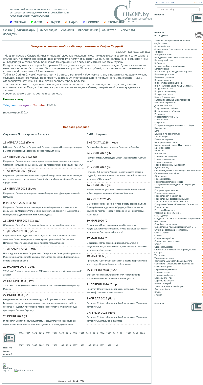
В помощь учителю (164, 74)
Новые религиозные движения (169, 165)
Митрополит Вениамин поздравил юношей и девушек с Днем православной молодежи (41, 195)
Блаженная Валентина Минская (170, 66)
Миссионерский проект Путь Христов (173, 145)
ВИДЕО (55, 22)
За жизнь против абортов (167, 111)
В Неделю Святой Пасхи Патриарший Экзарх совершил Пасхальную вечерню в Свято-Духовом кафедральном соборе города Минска (42, 149)
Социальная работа (164, 238)
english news (160, 43)
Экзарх (7, 30)
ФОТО (38, 22)
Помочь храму (13, 99)
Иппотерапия (161, 119)
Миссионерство (162, 148)
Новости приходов (163, 162)
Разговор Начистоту (164, 210)
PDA (200, 2)
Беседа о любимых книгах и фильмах (173, 57)
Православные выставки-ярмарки (171, 199)
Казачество (160, 128)
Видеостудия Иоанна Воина (168, 83)
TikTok (51, 105)
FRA (172, 2)
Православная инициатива (167, 196)
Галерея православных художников (172, 100)
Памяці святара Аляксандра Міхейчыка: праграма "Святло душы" (116, 159)
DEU (167, 2)
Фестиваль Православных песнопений (173, 263)
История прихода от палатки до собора (174, 125)
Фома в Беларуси (163, 266)
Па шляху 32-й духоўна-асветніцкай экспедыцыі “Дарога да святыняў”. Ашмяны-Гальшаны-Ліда (117, 291)
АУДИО (73, 22)
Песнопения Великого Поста (168, 182)
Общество (109, 30)
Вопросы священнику (165, 91)
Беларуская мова (163, 54)
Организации (26, 30)
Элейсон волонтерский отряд (169, 286)
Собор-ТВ (159, 235)
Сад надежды (161, 215)
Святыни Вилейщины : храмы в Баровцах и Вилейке (113, 147)
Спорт (157, 244)
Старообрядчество (163, 247)
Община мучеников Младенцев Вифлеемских (177, 170)
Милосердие (48, 30)
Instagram (24, 105)
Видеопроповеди (162, 80)
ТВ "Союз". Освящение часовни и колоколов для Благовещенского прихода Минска (41, 287)
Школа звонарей (162, 283)
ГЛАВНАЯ (19, 22)
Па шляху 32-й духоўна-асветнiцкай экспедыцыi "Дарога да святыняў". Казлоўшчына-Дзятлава (117, 319)
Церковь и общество (164, 275)
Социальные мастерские (167, 241)
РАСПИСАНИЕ (116, 22)
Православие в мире (164, 193)
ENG (162, 2)
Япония (158, 295)
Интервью (159, 114)
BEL (157, 2)
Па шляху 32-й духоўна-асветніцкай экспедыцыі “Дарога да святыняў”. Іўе (117, 305)
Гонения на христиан (164, 102)
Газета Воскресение (164, 97)
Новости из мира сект (165, 159)
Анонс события (162, 46)
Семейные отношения (165, 224)
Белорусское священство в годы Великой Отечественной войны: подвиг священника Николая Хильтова (116, 191)
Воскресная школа (163, 94)
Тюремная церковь (164, 258)
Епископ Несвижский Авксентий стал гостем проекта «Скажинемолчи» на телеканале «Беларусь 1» (113, 276)
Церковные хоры (162, 272)
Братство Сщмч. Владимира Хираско (173, 71)
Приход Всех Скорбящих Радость (171, 201)
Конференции (161, 136)
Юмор (157, 292)
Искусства (128, 30)
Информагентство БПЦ (166, 117)
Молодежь (10, 34)
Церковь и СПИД (162, 278)
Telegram (9, 105)
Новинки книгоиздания (165, 156)
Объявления (160, 176)
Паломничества (162, 179)
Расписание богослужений (167, 213)
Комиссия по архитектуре (167, 134)
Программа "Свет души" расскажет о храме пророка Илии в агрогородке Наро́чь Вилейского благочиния (117, 262)
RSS (195, 2)
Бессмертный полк (163, 60)
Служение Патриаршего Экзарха (26, 134)
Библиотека (160, 63)
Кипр (156, 131)
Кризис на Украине (163, 139)
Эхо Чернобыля (162, 289)
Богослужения (161, 69)
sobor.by (10, 93)
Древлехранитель (163, 105)
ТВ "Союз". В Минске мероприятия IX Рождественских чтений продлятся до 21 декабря (42, 273)
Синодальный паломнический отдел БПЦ (175, 227)
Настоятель (160, 153)
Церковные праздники (165, 269)
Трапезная (159, 255)
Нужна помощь (162, 167)
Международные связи (165, 142)
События (67, 30)
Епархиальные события (166, 108)
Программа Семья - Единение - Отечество (176, 204)
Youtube (39, 105)
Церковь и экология (164, 280)
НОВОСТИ (92, 22)
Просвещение (88, 30)
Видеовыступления (164, 77)
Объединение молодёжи (166, 173)
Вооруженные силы (164, 88)
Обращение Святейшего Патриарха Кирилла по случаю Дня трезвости (39, 225)
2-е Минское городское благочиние (172, 40)
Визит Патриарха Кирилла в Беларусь (173, 86)
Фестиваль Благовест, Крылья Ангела (173, 261)
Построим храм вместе (166, 190)
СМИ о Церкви (97, 134)
